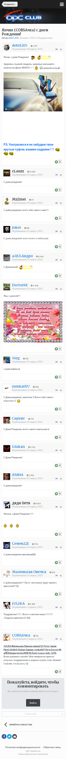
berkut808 (22, 653)
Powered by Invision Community (33, 754)
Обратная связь (52, 747)
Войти (33, 702)
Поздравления (45, 38)
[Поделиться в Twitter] (9, 736)
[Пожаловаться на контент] (56, 49)
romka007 (39, 649)
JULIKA (7, 646)
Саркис (30, 649)
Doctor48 (56, 649)
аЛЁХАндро (10, 653)
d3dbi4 (13, 649)
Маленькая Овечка (22, 646)
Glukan (21, 649)
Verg (47, 649)
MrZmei (33, 653)
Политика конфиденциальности (22, 747)
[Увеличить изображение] (33, 91)
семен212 (38, 646)
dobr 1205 (50, 653)
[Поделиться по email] (14, 736)
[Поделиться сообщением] (61, 49)
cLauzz (41, 653)
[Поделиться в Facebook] (4, 736)
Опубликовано (27, 49)
